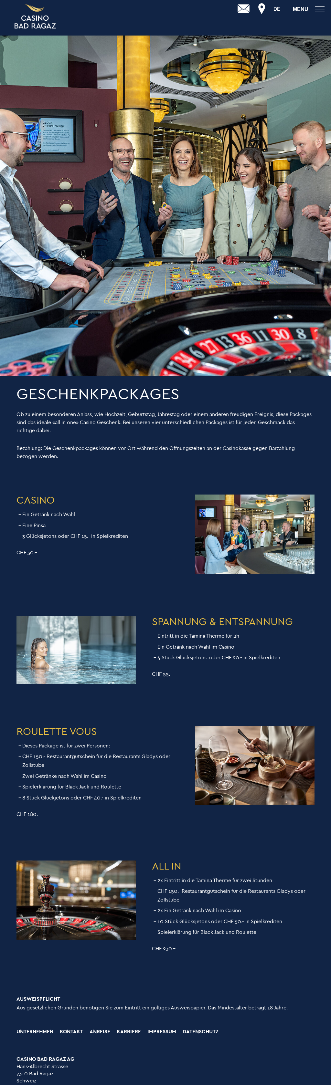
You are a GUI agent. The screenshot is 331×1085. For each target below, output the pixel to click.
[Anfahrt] (262, 9)
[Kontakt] (244, 9)
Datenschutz (201, 1031)
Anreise (100, 1031)
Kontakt (71, 1031)
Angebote (13, 21)
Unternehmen (34, 1031)
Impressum (161, 1031)
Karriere (129, 1031)
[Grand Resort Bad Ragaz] (35, 17)
